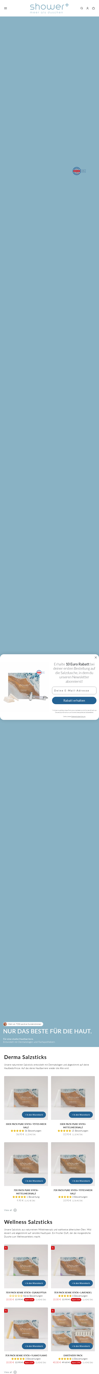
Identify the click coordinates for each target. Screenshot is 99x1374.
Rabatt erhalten (74, 700)
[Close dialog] (96, 657)
